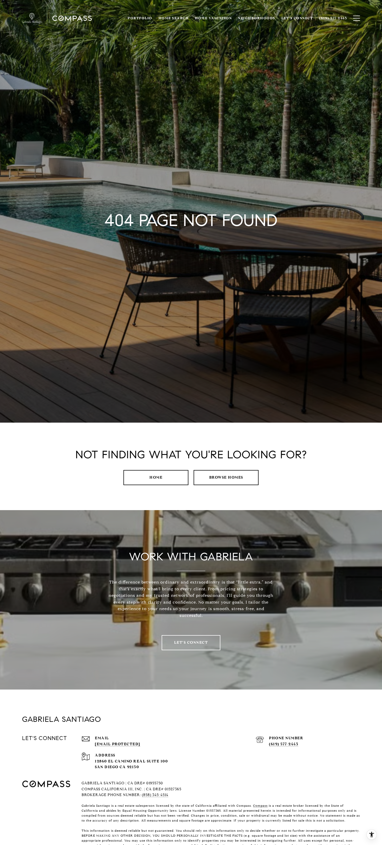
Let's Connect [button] (191, 642)
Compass (260, 806)
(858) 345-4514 (155, 795)
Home (155, 477)
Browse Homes (226, 477)
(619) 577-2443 (283, 744)
